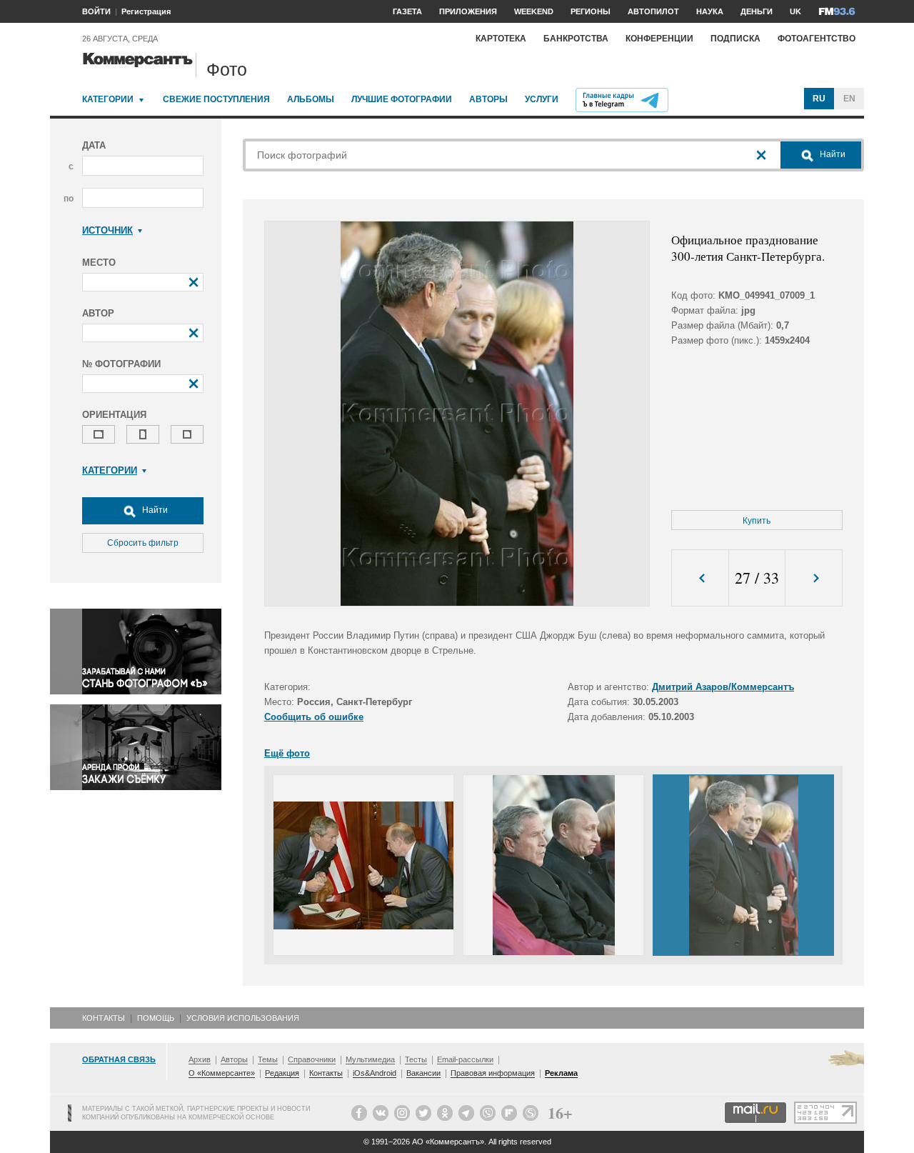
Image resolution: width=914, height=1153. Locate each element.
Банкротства (575, 39)
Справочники (312, 1059)
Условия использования (242, 1018)
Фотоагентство (816, 39)
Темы (268, 1059)
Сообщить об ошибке (313, 717)
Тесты (416, 1059)
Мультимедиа (370, 1059)
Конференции (659, 39)
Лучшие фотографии (401, 99)
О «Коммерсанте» (222, 1073)
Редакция (282, 1073)
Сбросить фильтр (143, 543)
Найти (154, 510)
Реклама (561, 1073)
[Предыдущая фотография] (700, 578)
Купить (756, 521)
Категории (108, 99)
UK (795, 11)
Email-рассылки (465, 1059)
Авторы (488, 99)
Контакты (103, 1018)
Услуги (541, 99)
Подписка (735, 39)
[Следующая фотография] (813, 578)
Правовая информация (493, 1073)
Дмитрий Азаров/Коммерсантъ (723, 687)
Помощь (155, 1018)
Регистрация (146, 11)
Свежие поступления (216, 99)
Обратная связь (119, 1059)
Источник (107, 230)
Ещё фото (287, 753)
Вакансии (423, 1073)
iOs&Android (374, 1073)
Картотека (501, 39)
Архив (200, 1059)
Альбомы (310, 99)
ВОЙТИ (96, 11)
